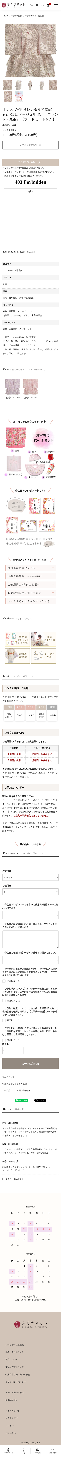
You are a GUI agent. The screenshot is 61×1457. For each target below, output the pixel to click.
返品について (8, 1077)
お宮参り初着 (16, 16)
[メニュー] (56, 4)
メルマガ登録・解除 (14, 1392)
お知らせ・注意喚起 (14, 1344)
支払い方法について (14, 1367)
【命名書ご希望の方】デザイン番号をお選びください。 (29, 952)
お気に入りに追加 (29, 145)
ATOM (14, 1400)
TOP (6, 16)
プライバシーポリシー (15, 1382)
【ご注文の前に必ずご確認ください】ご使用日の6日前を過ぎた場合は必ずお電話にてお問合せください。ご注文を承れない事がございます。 (30, 972)
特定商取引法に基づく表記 (14, 1084)
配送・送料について (14, 1352)
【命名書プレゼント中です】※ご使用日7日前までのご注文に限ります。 (30, 906)
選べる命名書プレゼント (23, 568)
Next (55, 50)
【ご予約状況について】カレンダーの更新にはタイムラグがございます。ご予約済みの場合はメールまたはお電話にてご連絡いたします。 (29, 992)
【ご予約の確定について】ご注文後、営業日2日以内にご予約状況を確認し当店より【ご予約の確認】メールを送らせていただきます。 (30, 1011)
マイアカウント (12, 1411)
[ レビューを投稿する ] (12, 1179)
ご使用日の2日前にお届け (24, 584)
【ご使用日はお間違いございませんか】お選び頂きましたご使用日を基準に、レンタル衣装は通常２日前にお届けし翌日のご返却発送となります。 (29, 1031)
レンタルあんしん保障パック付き (29, 601)
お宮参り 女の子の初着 (34, 16)
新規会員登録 (11, 1418)
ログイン (9, 1425)
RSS (7, 1400)
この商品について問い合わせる (16, 1090)
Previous (5, 50)
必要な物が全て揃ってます (24, 593)
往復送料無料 (25, 576)
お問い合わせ (11, 1433)
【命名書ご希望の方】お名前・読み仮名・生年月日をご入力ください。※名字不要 (29, 925)
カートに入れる (30, 1063)
